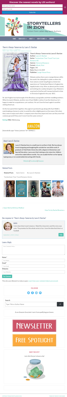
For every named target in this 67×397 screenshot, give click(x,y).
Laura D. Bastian (41, 56)
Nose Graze (62, 396)
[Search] (60, 304)
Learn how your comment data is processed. (43, 281)
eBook (38, 65)
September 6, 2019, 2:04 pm (11, 235)
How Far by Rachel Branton (54, 210)
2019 (7, 50)
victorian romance (24, 50)
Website (26, 161)
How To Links (41, 39)
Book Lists (22, 39)
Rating (5, 120)
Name (4, 257)
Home (14, 39)
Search (7, 300)
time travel (14, 50)
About (31, 39)
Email (4, 263)
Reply (61, 235)
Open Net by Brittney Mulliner (13, 208)
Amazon (41, 161)
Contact (51, 39)
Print (42, 65)
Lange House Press (43, 72)
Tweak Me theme (53, 396)
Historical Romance (42, 63)
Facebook (33, 161)
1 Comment (17, 49)
